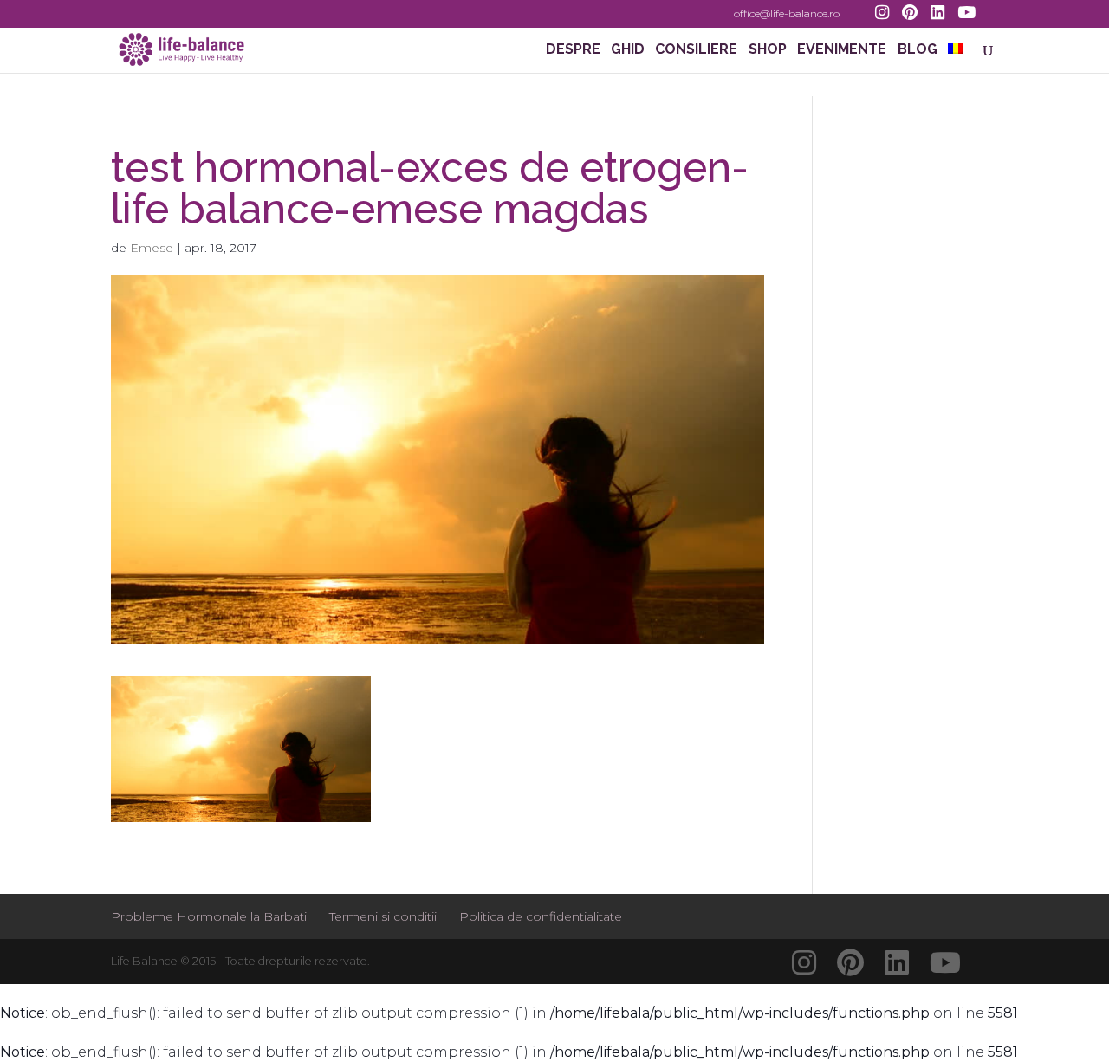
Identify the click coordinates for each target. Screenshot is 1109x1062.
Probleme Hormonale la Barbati (209, 916)
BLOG (917, 50)
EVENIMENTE (841, 50)
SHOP (768, 50)
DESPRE (573, 50)
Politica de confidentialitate (540, 916)
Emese (151, 248)
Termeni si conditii (383, 916)
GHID (628, 50)
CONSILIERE (696, 50)
